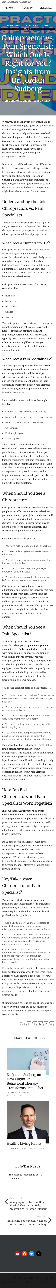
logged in (28, 1174)
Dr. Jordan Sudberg (18, 101)
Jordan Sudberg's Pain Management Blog (27, 27)
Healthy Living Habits (24, 1143)
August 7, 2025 (14, 1095)
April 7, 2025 (42, 101)
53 (23, 1024)
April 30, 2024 (37, 1148)
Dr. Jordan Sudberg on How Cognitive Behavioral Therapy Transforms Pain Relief (25, 1081)
